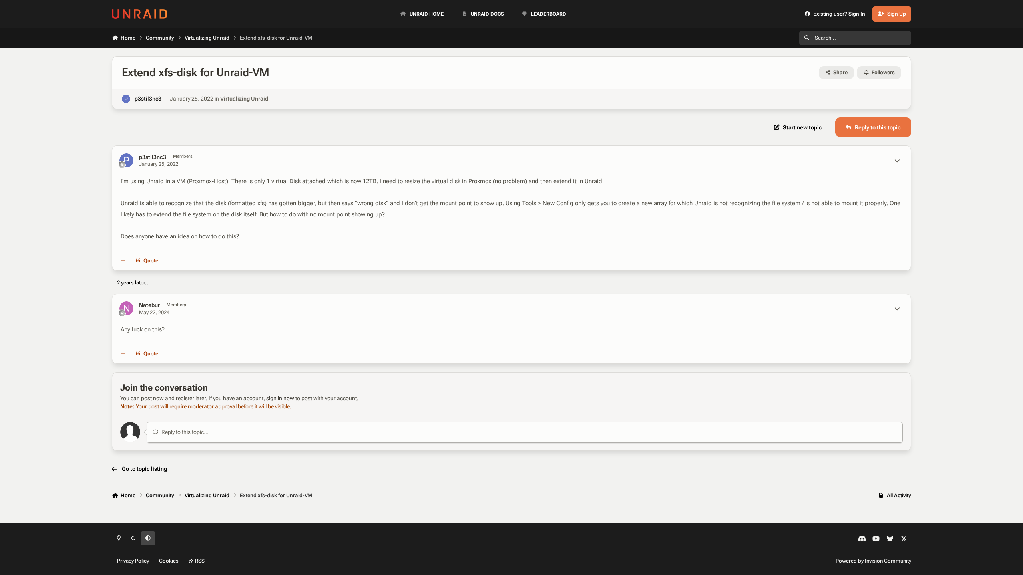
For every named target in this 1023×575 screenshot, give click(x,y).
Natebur (149, 305)
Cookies (169, 561)
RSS (199, 561)
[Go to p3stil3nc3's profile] (126, 99)
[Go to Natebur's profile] (126, 308)
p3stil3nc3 (148, 98)
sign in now (280, 398)
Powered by (873, 561)
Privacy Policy (133, 561)
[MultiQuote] (123, 260)
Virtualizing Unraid (244, 98)
